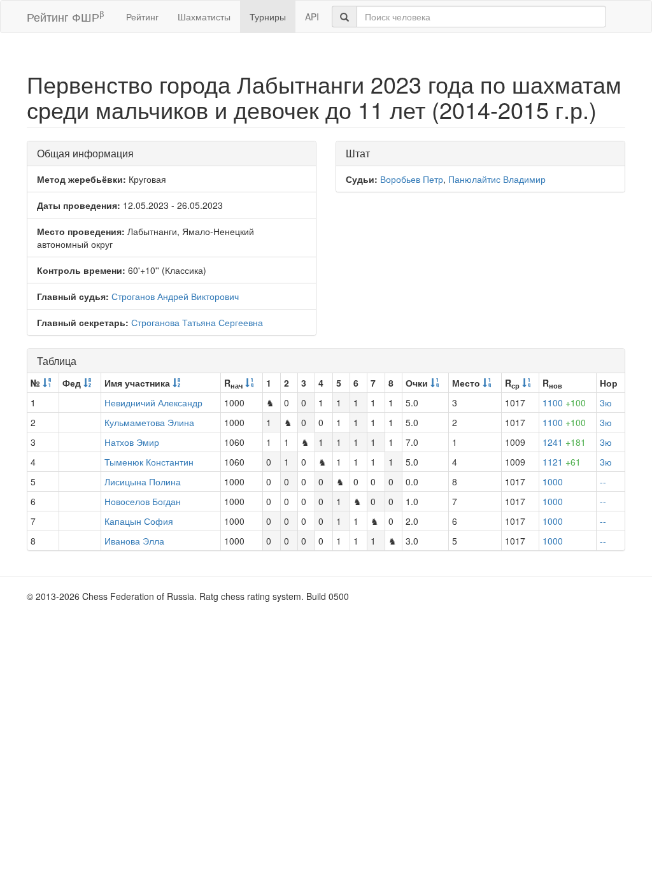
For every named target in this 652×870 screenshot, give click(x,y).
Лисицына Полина (142, 481)
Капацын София (138, 521)
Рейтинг (142, 16)
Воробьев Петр (411, 179)
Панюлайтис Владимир (497, 179)
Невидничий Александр (153, 402)
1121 (561, 461)
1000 (552, 481)
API (312, 16)
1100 (564, 402)
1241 (564, 442)
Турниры (268, 16)
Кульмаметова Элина (149, 422)
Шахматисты (204, 16)
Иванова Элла (134, 540)
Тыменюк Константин (149, 461)
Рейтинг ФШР (65, 16)
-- (603, 481)
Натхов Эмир (131, 442)
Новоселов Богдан (142, 501)
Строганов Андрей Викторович (175, 296)
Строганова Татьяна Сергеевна (197, 322)
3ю (606, 402)
